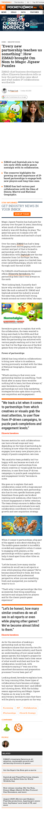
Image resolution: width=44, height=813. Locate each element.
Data (23, 12)
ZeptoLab (25, 254)
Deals (13, 12)
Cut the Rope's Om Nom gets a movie (19, 770)
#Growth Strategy (27, 713)
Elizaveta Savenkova (19, 274)
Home (4, 42)
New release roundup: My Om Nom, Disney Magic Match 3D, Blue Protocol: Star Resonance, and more (20, 790)
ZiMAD (20, 243)
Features (34, 12)
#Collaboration (30, 708)
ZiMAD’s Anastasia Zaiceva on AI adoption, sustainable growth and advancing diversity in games (18, 761)
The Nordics (19, 2)
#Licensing (8, 708)
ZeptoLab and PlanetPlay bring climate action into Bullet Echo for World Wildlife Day (21, 779)
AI (28, 2)
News (3, 12)
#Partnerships (9, 713)
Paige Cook (14, 91)
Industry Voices (14, 42)
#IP (18, 708)
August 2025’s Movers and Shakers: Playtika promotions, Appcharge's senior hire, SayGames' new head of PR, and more (21, 802)
